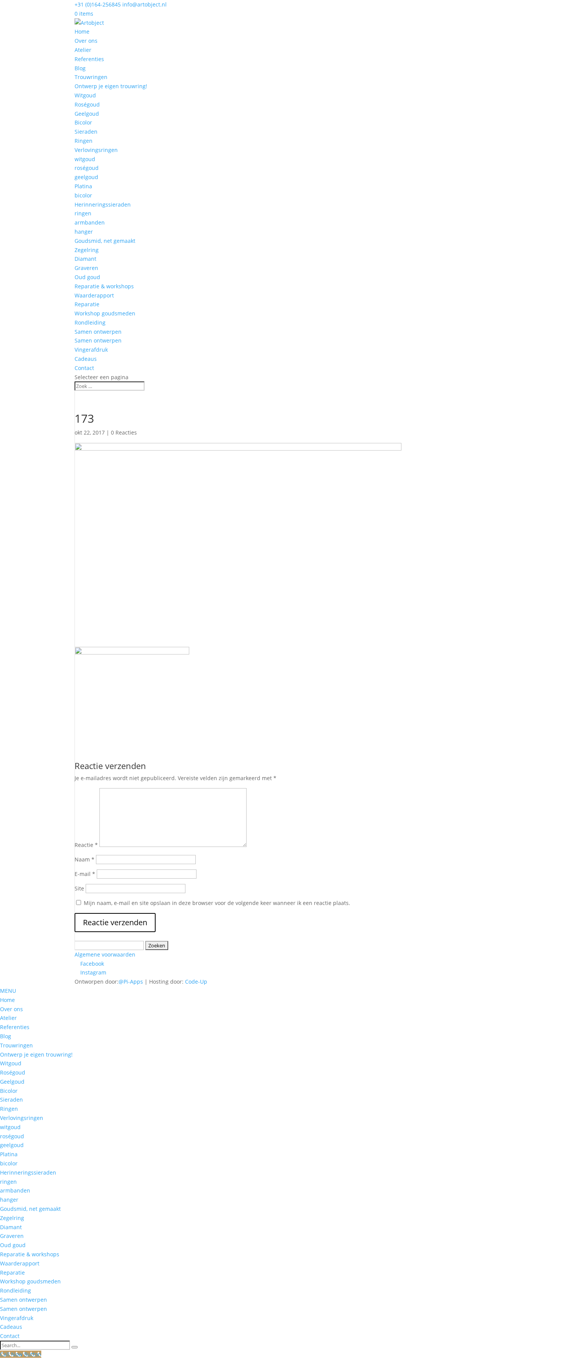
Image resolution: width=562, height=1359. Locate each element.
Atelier (83, 49)
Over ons (86, 40)
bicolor (83, 195)
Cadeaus (86, 358)
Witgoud (85, 95)
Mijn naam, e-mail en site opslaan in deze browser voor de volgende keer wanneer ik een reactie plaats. (217, 903)
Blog (80, 68)
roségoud (87, 167)
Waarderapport (94, 295)
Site (79, 888)
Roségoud (87, 104)
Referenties (89, 59)
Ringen (84, 140)
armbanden (90, 222)
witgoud (85, 159)
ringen (83, 213)
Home (82, 31)
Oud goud (87, 277)
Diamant (85, 258)
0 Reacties (124, 432)
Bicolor (83, 122)
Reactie (86, 844)
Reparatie (87, 304)
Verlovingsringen (96, 150)
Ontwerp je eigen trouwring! (111, 86)
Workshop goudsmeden (105, 313)
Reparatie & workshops (104, 286)
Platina (83, 186)
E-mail (85, 873)
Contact (84, 368)
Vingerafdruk (91, 349)
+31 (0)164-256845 (98, 4)
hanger (84, 231)
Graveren (86, 267)
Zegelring (87, 250)
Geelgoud (87, 113)
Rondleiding (90, 322)
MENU (8, 990)
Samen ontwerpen (98, 331)
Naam (84, 859)
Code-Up (196, 981)
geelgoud (86, 177)
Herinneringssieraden (103, 204)
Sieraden (86, 131)
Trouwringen (91, 77)
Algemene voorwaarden (105, 954)
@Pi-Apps (131, 981)
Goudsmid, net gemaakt (105, 240)
